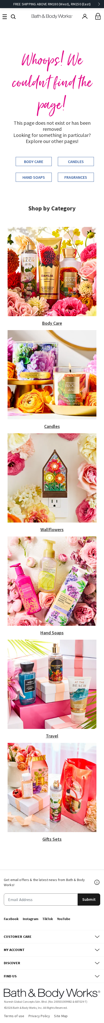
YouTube (63, 919)
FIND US (10, 976)
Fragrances (75, 177)
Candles (76, 161)
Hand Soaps (33, 177)
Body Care (33, 161)
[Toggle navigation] (5, 16)
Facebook (11, 919)
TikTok (47, 919)
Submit (89, 899)
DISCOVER (12, 963)
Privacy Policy (39, 1016)
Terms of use (14, 1016)
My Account (14, 949)
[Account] (84, 16)
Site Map (61, 1016)
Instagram (30, 919)
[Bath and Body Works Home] (52, 16)
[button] (13, 16)
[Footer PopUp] (97, 882)
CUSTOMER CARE (18, 936)
